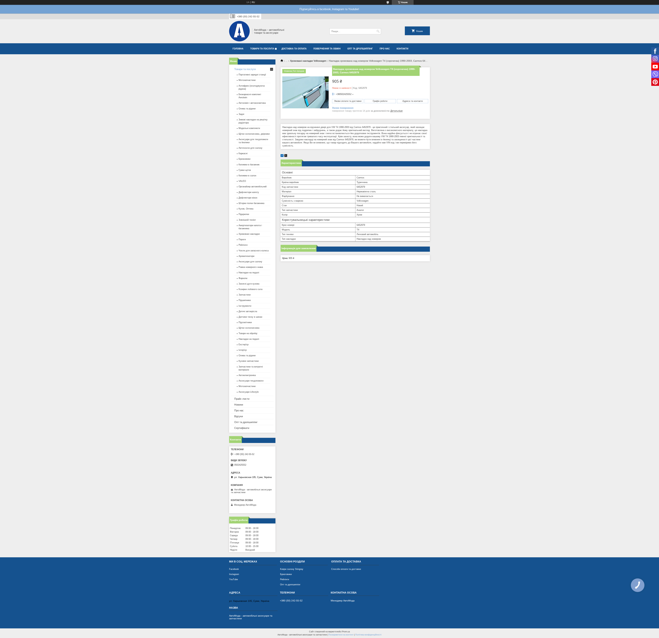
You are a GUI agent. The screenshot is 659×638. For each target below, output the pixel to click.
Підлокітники (245, 322)
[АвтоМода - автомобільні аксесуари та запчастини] (239, 31)
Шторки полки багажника (251, 203)
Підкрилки (244, 214)
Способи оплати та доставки (346, 569)
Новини (238, 404)
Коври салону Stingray (291, 569)
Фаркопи (243, 278)
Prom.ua (346, 631)
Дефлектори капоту (249, 192)
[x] (285, 156)
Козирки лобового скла (250, 289)
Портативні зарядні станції (252, 74)
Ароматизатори (246, 256)
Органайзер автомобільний (253, 186)
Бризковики (244, 159)
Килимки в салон (247, 175)
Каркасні (243, 153)
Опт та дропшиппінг (360, 48)
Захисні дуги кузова (249, 283)
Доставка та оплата (294, 48)
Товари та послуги (262, 48)
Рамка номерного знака (251, 267)
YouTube (233, 579)
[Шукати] (378, 31)
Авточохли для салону (250, 148)
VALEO (242, 181)
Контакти (402, 48)
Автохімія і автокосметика (252, 103)
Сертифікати (241, 427)
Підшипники (245, 300)
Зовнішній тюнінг (247, 220)
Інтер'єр (243, 350)
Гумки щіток (245, 170)
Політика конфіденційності (368, 635)
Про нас (385, 48)
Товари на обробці (248, 333)
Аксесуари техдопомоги (251, 380)
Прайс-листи (241, 398)
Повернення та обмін (326, 48)
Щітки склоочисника (249, 328)
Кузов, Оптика (246, 208)
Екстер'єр (243, 344)
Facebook (234, 569)
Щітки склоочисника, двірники (254, 134)
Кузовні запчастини (249, 361)
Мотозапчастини (247, 80)
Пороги (242, 239)
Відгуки (238, 416)
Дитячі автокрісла (248, 311)
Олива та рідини (247, 108)
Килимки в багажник (249, 164)
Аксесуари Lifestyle (249, 392)
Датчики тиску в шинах (250, 317)
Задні (241, 114)
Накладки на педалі (249, 272)
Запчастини (245, 294)
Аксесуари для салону (250, 261)
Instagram (234, 574)
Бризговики (286, 574)
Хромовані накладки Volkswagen (308, 60)
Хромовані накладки (249, 234)
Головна (238, 48)
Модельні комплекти (249, 128)
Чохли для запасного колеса (254, 250)
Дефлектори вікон (248, 197)
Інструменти (245, 306)
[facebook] (282, 156)
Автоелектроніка (247, 375)
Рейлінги (243, 245)
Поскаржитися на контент (341, 635)
